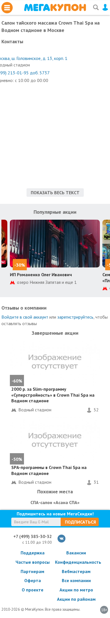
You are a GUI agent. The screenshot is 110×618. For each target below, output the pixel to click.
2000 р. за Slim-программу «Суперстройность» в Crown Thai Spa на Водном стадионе (52, 395)
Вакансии (76, 553)
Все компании (76, 580)
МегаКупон (55, 7)
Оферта (32, 580)
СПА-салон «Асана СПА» (55, 502)
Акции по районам (76, 599)
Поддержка (33, 553)
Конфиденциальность (76, 562)
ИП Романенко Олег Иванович (41, 274)
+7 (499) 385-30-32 (32, 536)
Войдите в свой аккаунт (24, 317)
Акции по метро (76, 590)
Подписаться (80, 522)
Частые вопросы (33, 562)
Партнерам (32, 571)
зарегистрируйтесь (75, 317)
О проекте (32, 590)
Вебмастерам (76, 571)
